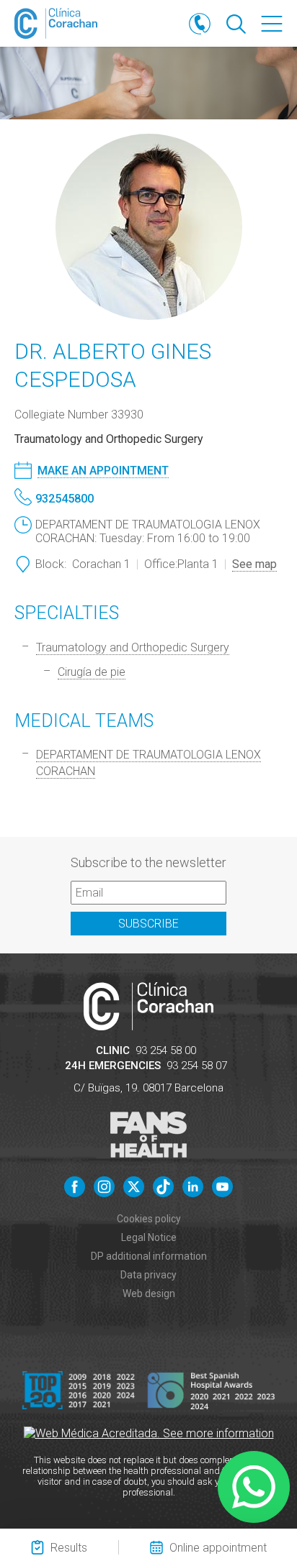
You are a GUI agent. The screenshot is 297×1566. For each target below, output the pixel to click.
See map (254, 564)
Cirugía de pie (91, 672)
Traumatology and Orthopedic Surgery (132, 647)
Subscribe (148, 923)
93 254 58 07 (197, 1065)
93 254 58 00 (166, 1050)
